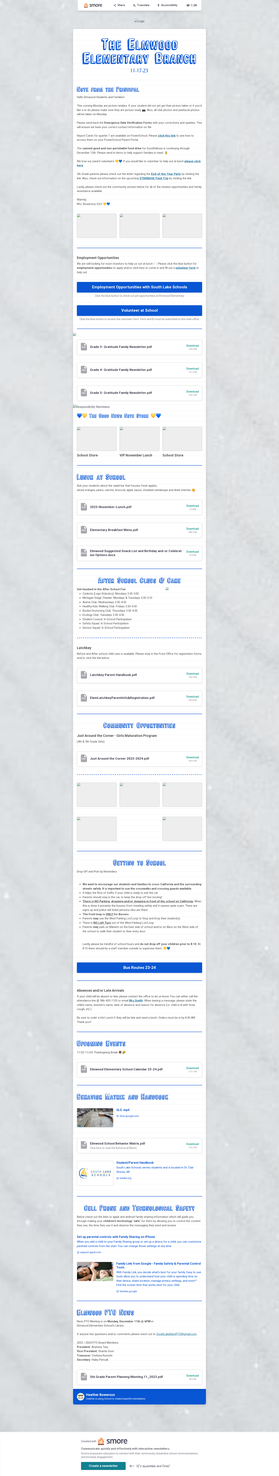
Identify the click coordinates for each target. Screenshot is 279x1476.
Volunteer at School (139, 310)
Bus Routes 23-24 (139, 967)
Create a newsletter (103, 1466)
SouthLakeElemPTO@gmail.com (176, 1334)
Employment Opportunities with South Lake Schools (139, 287)
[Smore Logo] (93, 5)
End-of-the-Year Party (166, 174)
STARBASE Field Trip (154, 178)
